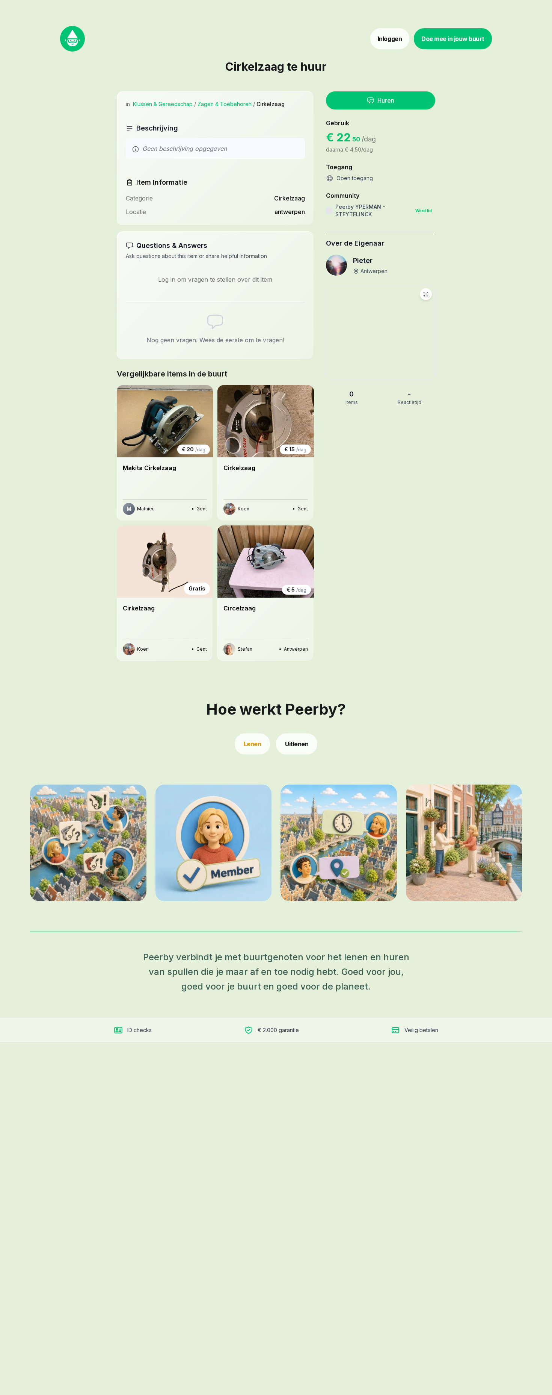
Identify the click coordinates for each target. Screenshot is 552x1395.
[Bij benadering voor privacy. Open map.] (380, 332)
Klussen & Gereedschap (163, 104)
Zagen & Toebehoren (225, 104)
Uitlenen (296, 744)
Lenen (252, 744)
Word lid (423, 210)
